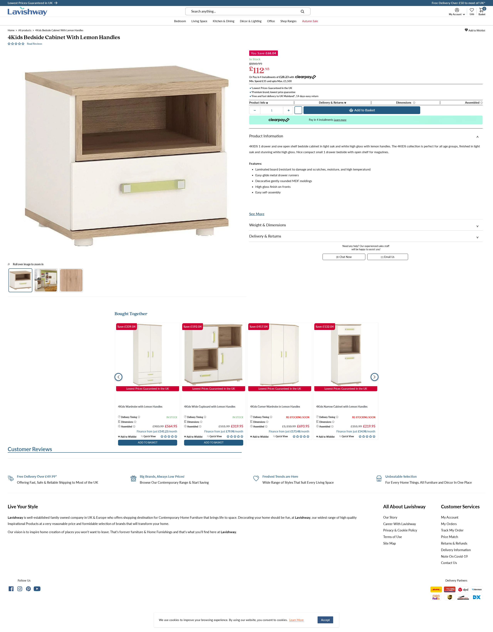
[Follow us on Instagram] (19, 589)
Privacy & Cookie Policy (400, 530)
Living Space (199, 21)
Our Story (390, 517)
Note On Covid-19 (454, 556)
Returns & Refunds (454, 543)
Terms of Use (392, 537)
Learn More (296, 620)
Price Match (449, 537)
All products (24, 30)
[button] (16, 43)
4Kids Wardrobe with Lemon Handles (140, 406)
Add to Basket (364, 110)
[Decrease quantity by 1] (254, 110)
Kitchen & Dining (223, 21)
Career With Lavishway (399, 524)
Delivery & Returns (331, 102)
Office (271, 21)
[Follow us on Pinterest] (28, 589)
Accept (325, 620)
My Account (455, 14)
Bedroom (180, 21)
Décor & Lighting (251, 21)
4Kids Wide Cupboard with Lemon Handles (209, 406)
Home (11, 30)
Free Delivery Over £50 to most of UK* (458, 3)
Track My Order (452, 530)
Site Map (389, 543)
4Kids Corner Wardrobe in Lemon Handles (275, 406)
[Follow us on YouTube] (37, 588)
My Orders (449, 524)
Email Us (388, 257)
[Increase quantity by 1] (288, 110)
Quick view (149, 436)
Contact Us (449, 563)
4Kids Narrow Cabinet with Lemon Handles (341, 406)
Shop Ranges (288, 21)
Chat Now (345, 257)
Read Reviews (34, 43)
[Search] (302, 11)
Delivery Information (456, 550)
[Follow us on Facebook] (11, 589)
